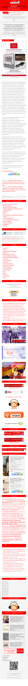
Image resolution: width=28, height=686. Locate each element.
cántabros (17, 511)
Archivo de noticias (7, 205)
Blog (4, 213)
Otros (4, 271)
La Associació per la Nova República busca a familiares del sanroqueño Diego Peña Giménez (17, 480)
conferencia (9, 511)
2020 (5, 591)
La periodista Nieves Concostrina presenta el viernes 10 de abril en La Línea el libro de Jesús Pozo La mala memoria (13, 565)
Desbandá (22, 513)
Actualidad (5, 248)
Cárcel (22, 511)
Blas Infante (21, 506)
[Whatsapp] (17, 174)
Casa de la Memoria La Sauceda (13, 509)
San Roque (18, 538)
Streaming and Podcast (14, 442)
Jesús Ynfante (18, 526)
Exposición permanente (8, 218)
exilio (5, 519)
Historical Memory (21, 524)
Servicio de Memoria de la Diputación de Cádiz (10, 238)
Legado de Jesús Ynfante (8, 265)
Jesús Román (6, 526)
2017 (5, 596)
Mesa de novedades (10, 34)
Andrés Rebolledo (20, 499)
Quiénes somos (6, 655)
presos (21, 533)
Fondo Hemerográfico (8, 263)
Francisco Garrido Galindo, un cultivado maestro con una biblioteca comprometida (16, 644)
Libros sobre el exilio (7, 268)
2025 (5, 583)
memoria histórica (10, 533)
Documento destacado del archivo (10, 257)
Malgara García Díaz (8, 531)
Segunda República (10, 540)
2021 (5, 589)
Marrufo (16, 531)
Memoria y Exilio (6, 269)
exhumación (18, 517)
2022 (5, 588)
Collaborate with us (7, 660)
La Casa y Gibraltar (7, 221)
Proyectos (5, 274)
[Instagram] (15, 174)
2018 (5, 594)
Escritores (17, 33)
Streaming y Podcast (14, 387)
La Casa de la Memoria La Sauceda (10, 219)
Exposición (5, 262)
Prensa (4, 273)
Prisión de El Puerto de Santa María (11, 535)
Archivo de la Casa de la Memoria (10, 204)
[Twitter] (13, 174)
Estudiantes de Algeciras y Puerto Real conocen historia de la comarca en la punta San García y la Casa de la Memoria (13, 569)
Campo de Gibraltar (7, 508)
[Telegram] (9, 174)
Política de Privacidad (13, 677)
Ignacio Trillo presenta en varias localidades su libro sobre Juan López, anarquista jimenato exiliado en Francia (14, 560)
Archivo (4, 249)
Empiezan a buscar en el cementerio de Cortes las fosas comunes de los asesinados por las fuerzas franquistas (14, 555)
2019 (5, 592)
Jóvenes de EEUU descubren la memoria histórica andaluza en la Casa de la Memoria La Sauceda (17, 458)
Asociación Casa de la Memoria (10, 207)
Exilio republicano (13, 518)
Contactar (5, 226)
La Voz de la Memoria (8, 222)
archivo (4, 501)
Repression (11, 538)
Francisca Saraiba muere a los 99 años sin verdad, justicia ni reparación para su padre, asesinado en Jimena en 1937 (14, 316)
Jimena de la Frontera (10, 528)
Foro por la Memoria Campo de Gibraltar (14, 545)
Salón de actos (6, 276)
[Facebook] (11, 174)
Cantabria (15, 508)
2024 (5, 585)
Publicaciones (6, 224)
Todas (4, 277)
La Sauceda (14, 529)
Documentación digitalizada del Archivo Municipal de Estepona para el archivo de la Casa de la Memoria (17, 627)
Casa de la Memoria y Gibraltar (10, 255)
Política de (18, 677)
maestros (20, 529)
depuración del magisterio (11, 513)
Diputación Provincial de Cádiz (12, 515)
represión (5, 538)
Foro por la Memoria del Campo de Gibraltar (13, 520)
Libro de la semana (7, 266)
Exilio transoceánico (7, 260)
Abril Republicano (9, 499)
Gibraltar (11, 524)
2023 (5, 586)
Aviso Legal (8, 677)
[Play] (6, 392)
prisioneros (7, 535)
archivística (16, 503)
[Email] (19, 174)
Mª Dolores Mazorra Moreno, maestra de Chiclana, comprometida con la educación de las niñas (17, 636)
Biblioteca (5, 212)
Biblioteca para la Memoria (9, 33)
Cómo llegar (5, 657)
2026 (5, 582)
